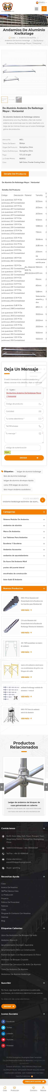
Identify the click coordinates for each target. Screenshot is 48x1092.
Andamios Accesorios (12, 549)
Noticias (4, 906)
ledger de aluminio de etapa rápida (18, 480)
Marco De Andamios (11, 531)
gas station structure (31, 1067)
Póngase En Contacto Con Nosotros (15, 913)
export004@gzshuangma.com (18, 862)
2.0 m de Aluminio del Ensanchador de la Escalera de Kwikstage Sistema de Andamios (32, 623)
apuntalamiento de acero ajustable (17, 945)
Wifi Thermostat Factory (33, 1073)
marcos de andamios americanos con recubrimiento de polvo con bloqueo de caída (32, 668)
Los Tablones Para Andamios (15, 537)
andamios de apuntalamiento (15, 555)
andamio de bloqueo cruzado (14, 960)
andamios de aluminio (27, 38)
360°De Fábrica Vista (9, 891)
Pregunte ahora (33, 1082)
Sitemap (4, 917)
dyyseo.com (24, 1063)
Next (46, 787)
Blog (3, 921)
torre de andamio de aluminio (14, 969)
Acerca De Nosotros (9, 887)
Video (3, 910)
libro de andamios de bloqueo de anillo (19, 935)
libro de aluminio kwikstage (15, 476)
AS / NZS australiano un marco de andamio (31, 644)
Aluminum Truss (10, 1070)
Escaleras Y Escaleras (12, 543)
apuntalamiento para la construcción (18, 950)
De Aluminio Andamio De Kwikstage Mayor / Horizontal (23, 394)
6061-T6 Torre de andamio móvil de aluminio (30, 710)
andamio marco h (9, 940)
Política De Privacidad (10, 902)
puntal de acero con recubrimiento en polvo (21, 955)
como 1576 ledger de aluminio (16, 485)
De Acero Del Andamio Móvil (15, 562)
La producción (7, 895)
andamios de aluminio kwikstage (17, 40)
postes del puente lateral (13, 568)
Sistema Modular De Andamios (16, 519)
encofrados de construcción (15, 574)
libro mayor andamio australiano (17, 489)
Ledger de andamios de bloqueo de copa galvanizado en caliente (24, 803)
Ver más (25, 610)
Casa (13, 38)
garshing (16, 868)
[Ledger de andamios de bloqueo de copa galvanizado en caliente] (24, 777)
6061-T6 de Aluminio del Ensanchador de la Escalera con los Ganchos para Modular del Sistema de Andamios (32, 601)
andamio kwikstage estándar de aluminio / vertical (32, 689)
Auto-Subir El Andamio (12, 580)
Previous (2, 787)
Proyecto (4, 899)
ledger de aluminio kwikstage (29, 472)
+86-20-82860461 (21, 853)
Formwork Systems (13, 1073)
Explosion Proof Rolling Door (31, 1070)
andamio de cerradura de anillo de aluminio (21, 965)
